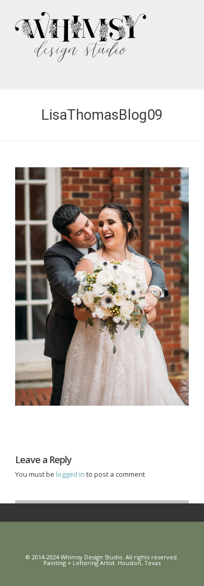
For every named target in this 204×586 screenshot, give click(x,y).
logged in (71, 474)
